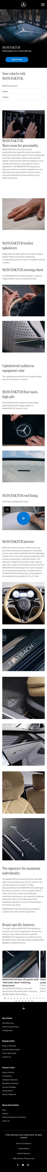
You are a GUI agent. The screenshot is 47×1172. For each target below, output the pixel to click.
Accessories (7, 1076)
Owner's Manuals (9, 1094)
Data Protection (23, 1153)
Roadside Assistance (10, 1083)
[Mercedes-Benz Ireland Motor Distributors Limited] (23, 4)
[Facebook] (17, 1164)
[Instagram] (28, 1164)
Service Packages (9, 1087)
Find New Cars (8, 1023)
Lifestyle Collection (10, 1080)
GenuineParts (7, 1091)
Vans (4, 1110)
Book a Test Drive (9, 1046)
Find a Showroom (9, 1053)
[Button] (23, 100)
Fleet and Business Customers (14, 1117)
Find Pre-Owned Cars (10, 1027)
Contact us (6, 1057)
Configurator (7, 1030)
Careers (5, 1113)
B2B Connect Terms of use (23, 1158)
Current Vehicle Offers (11, 1049)
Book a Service (8, 1072)
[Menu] (42, 5)
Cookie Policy (23, 1148)
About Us (6, 1121)
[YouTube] (23, 1164)
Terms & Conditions (23, 1143)
